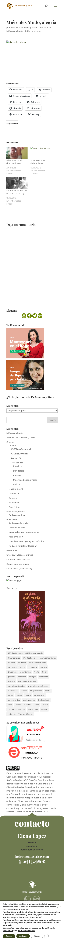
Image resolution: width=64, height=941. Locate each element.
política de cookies (26, 930)
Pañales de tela (17, 527)
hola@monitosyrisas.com (32, 856)
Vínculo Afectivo (25, 714)
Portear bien (39, 695)
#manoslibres (14, 658)
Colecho (13, 498)
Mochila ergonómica (27, 681)
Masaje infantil (16, 489)
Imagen (32, 676)
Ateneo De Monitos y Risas (20, 437)
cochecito (32, 667)
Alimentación (16, 536)
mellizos (11, 681)
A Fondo (11, 662)
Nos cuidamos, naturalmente (24, 532)
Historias (22, 676)
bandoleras (12, 667)
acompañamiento (48, 658)
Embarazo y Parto (15, 511)
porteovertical (14, 700)
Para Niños (14, 507)
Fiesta (36, 672)
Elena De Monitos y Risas (24, 27)
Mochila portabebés (16, 686)
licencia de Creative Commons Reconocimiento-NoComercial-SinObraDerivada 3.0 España (29, 777)
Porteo (12, 445)
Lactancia (14, 493)
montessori (13, 691)
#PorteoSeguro (30, 658)
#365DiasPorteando (21, 449)
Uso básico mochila (16, 709)
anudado (22, 662)
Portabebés (17, 462)
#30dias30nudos (19, 453)
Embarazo (12, 672)
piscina (28, 695)
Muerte (24, 691)
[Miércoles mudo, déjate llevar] (41, 153)
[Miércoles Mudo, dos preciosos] (17, 153)
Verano (44, 709)
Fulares (17, 475)
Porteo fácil (17, 458)
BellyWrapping (17, 515)
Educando (14, 502)
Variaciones (33, 709)
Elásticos (17, 466)
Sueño (36, 705)
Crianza (10, 442)
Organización (36, 691)
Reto (10, 705)
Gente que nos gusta (17, 564)
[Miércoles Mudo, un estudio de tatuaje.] (17, 183)
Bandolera (18, 470)
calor (22, 667)
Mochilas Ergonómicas (25, 480)
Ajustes (37, 936)
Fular (44, 672)
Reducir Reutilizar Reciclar (23, 546)
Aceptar (9, 936)
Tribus (45, 705)
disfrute (43, 667)
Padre (10, 695)
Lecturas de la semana (18, 559)
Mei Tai (17, 484)
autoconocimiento (37, 662)
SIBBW (27, 705)
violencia (11, 714)
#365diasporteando (34, 653)
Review (18, 705)
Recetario (11, 550)
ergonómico (25, 672)
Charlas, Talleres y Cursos (19, 555)
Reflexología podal (19, 523)
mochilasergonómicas (38, 686)
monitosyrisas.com (32, 891)
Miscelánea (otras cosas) (19, 568)
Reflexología (43, 700)
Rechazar (23, 936)
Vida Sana (11, 519)
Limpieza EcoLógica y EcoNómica (26, 541)
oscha (47, 691)
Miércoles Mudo (14, 31)
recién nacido (29, 700)
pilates (19, 695)
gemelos (11, 676)
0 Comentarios (33, 31)
